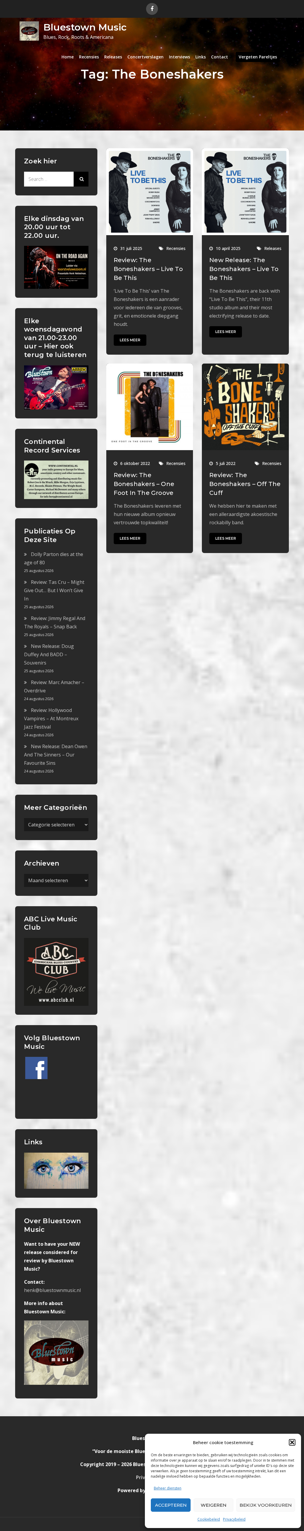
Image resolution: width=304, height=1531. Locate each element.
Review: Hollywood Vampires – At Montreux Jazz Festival (51, 718)
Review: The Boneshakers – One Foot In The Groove (144, 483)
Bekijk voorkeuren (266, 1505)
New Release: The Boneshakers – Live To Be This (243, 269)
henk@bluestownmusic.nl (52, 1290)
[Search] (81, 179)
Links (200, 57)
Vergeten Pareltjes (258, 57)
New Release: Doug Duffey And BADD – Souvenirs (49, 654)
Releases (113, 57)
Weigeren (214, 1505)
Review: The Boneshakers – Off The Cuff (245, 483)
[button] (292, 1442)
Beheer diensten (167, 1488)
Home (67, 57)
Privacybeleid (234, 1519)
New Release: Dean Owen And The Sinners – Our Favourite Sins (55, 754)
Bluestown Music (84, 27)
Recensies (89, 57)
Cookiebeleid (208, 1519)
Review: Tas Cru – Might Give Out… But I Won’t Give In (54, 590)
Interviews (179, 57)
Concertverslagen (145, 57)
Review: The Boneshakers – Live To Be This (148, 269)
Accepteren (171, 1505)
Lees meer (130, 340)
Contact (219, 57)
